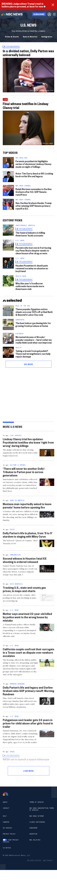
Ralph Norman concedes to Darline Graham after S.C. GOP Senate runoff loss (33, 191)
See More (28, 364)
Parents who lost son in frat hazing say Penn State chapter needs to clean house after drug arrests (33, 250)
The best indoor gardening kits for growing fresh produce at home (33, 324)
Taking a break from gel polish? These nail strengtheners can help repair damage (32, 353)
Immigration (46, 36)
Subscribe (33, 828)
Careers (6, 822)
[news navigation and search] (54, 14)
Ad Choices (7, 828)
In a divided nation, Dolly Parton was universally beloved (28, 53)
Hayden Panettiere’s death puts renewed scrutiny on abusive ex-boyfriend (32, 268)
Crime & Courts (12, 36)
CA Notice (7, 848)
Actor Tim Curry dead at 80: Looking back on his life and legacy (34, 175)
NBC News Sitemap (36, 816)
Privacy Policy (9, 834)
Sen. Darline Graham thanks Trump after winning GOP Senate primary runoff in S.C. (33, 205)
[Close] (52, 5)
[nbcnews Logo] (5, 794)
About (5, 802)
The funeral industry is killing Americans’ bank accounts (30, 234)
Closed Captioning (37, 822)
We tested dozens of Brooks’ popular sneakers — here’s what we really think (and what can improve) (33, 339)
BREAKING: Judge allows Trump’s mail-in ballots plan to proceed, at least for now (22, 5)
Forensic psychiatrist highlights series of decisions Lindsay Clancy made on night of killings (33, 164)
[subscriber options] (49, 14)
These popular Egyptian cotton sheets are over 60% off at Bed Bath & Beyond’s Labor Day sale (34, 311)
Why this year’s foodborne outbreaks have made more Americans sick (29, 286)
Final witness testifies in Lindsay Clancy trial (25, 105)
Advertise (33, 834)
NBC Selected (34, 840)
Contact (6, 808)
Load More (28, 771)
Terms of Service (36, 802)
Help (4, 816)
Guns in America (30, 36)
